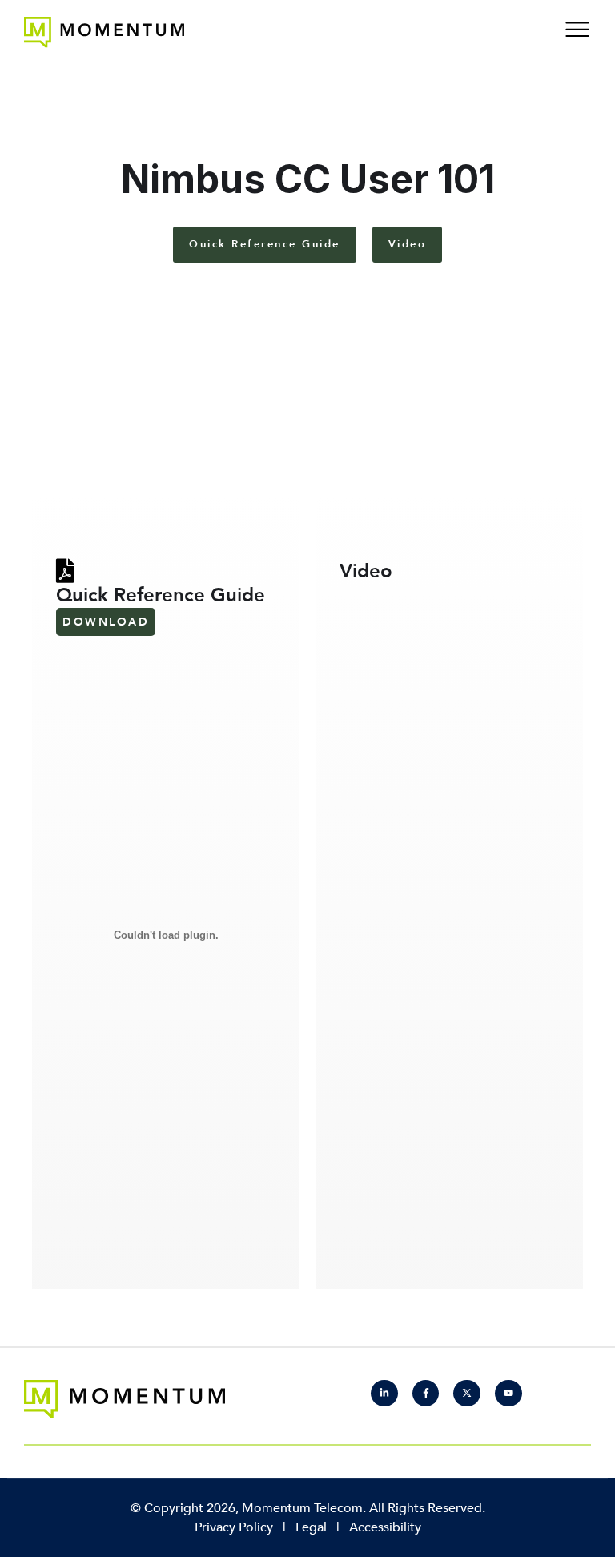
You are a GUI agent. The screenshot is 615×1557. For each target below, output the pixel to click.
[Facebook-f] (426, 1393)
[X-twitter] (466, 1393)
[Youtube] (508, 1393)
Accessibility (385, 1527)
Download (105, 622)
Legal (311, 1527)
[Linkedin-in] (384, 1393)
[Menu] (577, 29)
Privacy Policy (234, 1527)
